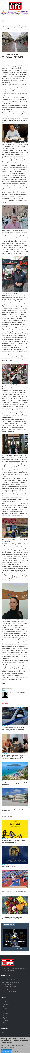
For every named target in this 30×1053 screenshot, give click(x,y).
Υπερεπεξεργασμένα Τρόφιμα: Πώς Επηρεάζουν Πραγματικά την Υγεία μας (13, 918)
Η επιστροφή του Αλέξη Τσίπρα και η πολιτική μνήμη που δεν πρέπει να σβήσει (14, 943)
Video (4, 1022)
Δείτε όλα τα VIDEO (21, 948)
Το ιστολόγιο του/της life (21, 26)
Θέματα (4, 683)
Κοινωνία (5, 1013)
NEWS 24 (6, 725)
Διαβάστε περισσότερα (6, 1049)
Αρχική (4, 26)
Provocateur (6, 1004)
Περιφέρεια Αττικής (8, 1018)
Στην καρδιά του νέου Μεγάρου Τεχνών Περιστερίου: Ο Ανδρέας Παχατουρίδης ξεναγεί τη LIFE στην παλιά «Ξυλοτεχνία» (15, 756)
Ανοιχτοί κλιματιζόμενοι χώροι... (10, 982)
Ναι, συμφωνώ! (6, 1051)
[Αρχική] (15, 6)
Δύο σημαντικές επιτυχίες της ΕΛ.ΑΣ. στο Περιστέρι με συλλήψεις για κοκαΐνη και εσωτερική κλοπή (13, 729)
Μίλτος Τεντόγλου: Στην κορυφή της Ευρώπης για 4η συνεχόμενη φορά (14, 891)
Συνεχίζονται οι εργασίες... (9, 984)
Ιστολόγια (10, 26)
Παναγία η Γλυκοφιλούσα (9, 866)
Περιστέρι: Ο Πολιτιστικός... (9, 991)
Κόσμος (5, 1015)
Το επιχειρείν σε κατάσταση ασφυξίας (12, 55)
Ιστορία (5, 1011)
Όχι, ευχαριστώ (15, 1051)
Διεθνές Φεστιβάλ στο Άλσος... (10, 980)
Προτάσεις (5, 1020)
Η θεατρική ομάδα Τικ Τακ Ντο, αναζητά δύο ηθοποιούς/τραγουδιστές (14, 841)
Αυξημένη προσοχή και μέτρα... (10, 989)
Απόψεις (5, 1006)
